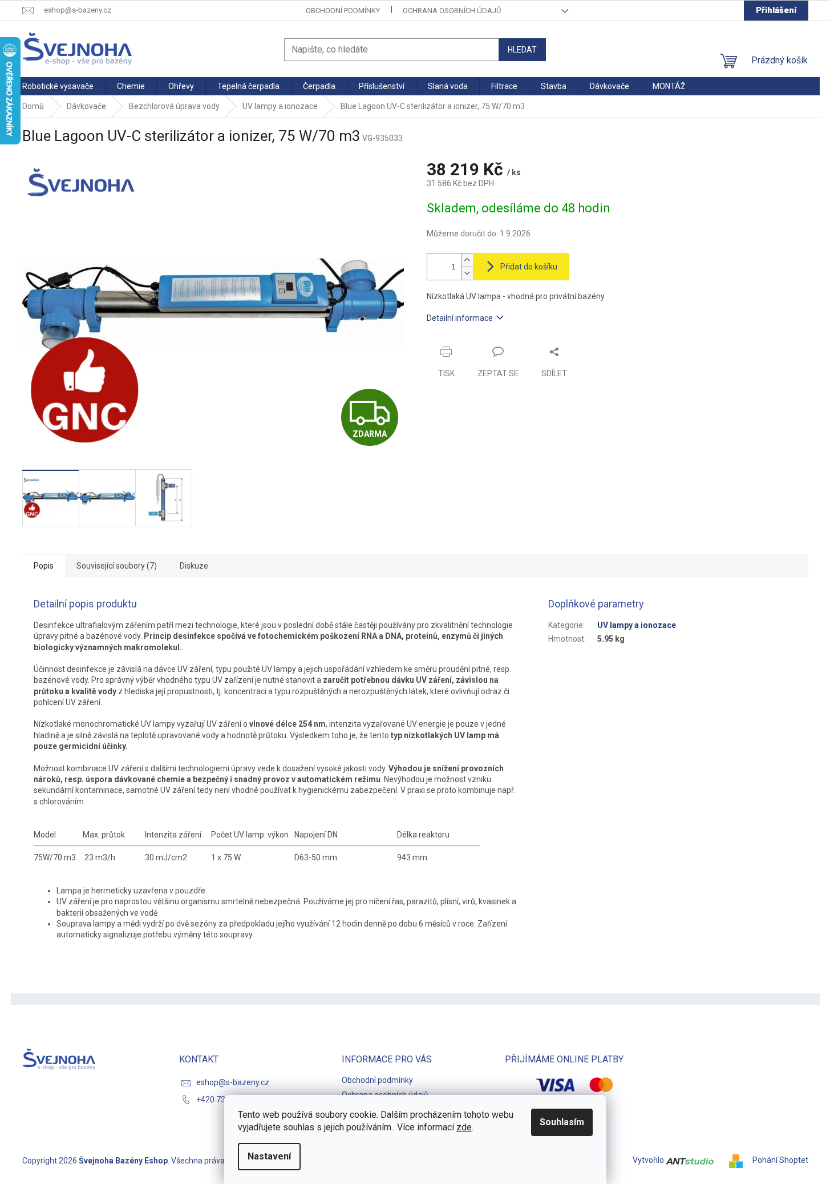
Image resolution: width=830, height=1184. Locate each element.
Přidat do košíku (528, 266)
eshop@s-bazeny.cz (232, 1082)
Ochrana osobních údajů (452, 10)
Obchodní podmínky (343, 10)
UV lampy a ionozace (636, 625)
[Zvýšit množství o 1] (467, 260)
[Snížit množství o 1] (467, 273)
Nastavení (269, 1156)
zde (464, 1127)
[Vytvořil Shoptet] (740, 1160)
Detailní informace (460, 318)
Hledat (522, 49)
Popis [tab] (44, 565)
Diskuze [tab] (194, 565)
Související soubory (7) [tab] (116, 565)
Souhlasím (562, 1122)
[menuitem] (58, 86)
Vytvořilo (649, 1160)
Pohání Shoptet (780, 1160)
